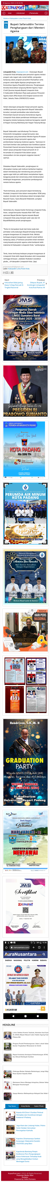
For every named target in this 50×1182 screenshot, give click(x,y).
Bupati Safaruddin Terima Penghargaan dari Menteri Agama (27, 27)
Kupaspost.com (22, 72)
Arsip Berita (25, 1106)
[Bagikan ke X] (9, 272)
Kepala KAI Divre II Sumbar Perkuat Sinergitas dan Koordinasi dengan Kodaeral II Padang (29, 1115)
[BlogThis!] (7, 272)
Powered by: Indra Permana (25, 1179)
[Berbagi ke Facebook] (12, 272)
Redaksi (25, 1177)
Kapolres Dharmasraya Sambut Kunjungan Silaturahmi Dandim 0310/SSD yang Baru (28, 1141)
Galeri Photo (39, 1106)
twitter (36, 3)
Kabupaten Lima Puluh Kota (18, 269)
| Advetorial (20, 13)
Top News (12, 1106)
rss (46, 3)
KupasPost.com (14, 1173)
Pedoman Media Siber (25, 1175)
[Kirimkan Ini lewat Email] (4, 272)
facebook (39, 3)
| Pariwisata (33, 13)
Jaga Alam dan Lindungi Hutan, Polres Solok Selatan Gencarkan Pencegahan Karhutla (30, 1128)
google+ (43, 3)
